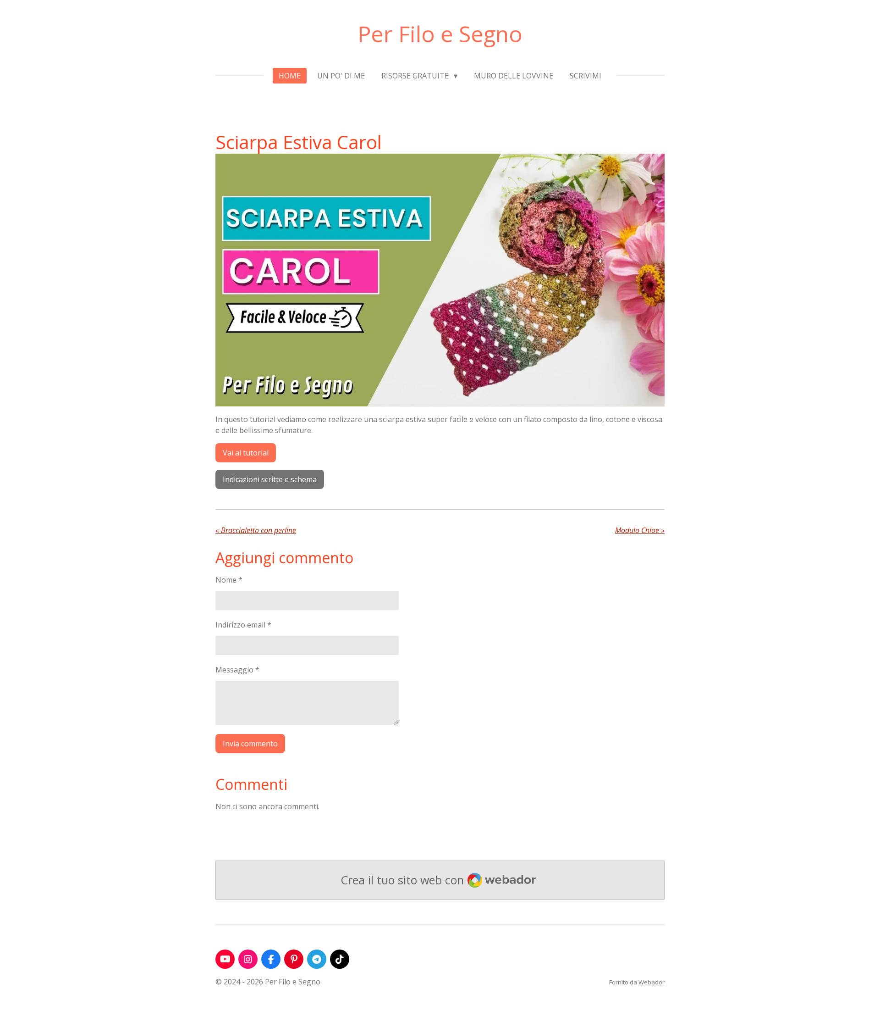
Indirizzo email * (243, 625)
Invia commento (250, 744)
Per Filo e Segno (440, 34)
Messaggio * (237, 670)
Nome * (228, 580)
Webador (651, 982)
